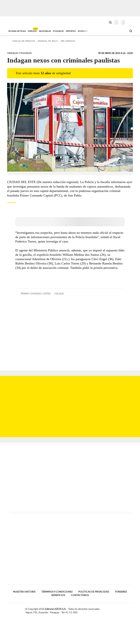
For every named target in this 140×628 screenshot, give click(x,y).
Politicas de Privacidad (93, 592)
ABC (14, 22)
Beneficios (58, 595)
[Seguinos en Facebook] (119, 610)
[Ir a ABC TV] (95, 30)
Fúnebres (121, 592)
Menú (130, 22)
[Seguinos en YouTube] (127, 610)
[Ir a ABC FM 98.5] (119, 30)
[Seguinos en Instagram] (131, 610)
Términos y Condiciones (57, 592)
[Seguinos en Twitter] (123, 610)
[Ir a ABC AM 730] (105, 30)
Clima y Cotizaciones (104, 22)
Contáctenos (80, 595)
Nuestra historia (24, 592)
